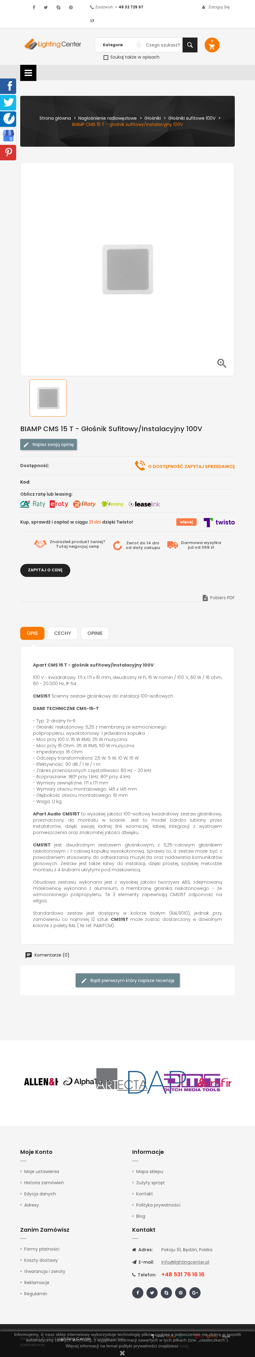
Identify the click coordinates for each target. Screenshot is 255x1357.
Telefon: (146, 1275)
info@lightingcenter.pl (185, 1262)
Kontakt (144, 1194)
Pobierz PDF (218, 598)
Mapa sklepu (149, 1171)
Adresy (31, 1205)
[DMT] (191, 1082)
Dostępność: (34, 465)
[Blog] (9, 118)
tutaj (184, 1345)
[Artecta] (122, 1082)
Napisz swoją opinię (52, 444)
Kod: (25, 482)
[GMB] (8, 135)
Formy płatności (41, 1249)
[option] (53, 398)
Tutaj (62, 546)
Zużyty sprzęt (150, 1183)
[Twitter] (9, 102)
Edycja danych (40, 1194)
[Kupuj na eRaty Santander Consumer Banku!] (59, 504)
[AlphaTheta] (87, 1082)
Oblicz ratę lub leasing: (46, 494)
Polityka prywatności (158, 1205)
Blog (140, 1216)
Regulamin (35, 1294)
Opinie (95, 633)
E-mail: (145, 1262)
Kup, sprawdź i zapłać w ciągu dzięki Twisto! (76, 522)
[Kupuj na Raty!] (32, 504)
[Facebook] (9, 86)
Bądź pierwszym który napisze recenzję (131, 980)
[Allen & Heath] (52, 1082)
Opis (32, 633)
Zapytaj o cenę (45, 570)
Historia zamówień (44, 1183)
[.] (34, 7)
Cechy (62, 633)
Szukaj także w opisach (134, 57)
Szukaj (190, 45)
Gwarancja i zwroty (44, 1271)
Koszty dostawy (41, 1260)
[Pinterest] (9, 152)
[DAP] (157, 1082)
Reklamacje (36, 1282)
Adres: (145, 1250)
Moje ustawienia (41, 1171)
